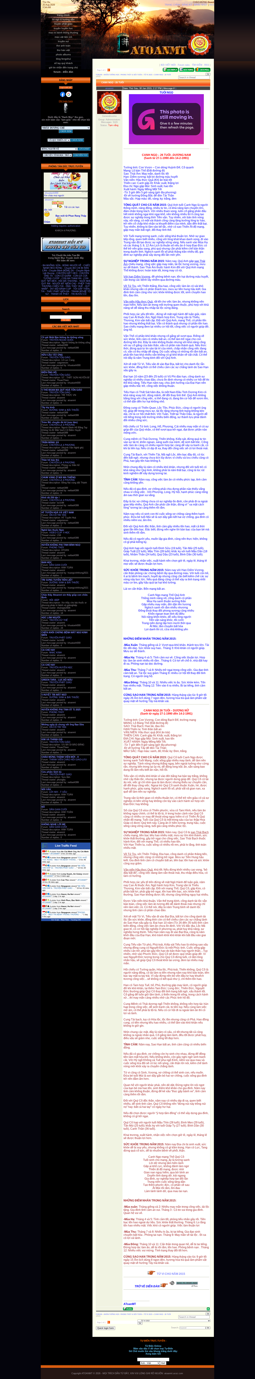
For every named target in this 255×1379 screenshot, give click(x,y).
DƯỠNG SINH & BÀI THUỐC (64, 410)
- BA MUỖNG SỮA (51, 265)
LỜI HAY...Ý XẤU (58, 792)
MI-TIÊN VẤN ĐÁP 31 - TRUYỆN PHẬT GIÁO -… (63, 867)
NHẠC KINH (55, 652)
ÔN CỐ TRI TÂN (57, 515)
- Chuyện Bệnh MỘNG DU (61, 270)
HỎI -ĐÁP (54, 600)
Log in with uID (65, 87)
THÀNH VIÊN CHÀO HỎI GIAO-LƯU (68, 759)
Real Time (65, 920)
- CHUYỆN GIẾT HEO (66, 273)
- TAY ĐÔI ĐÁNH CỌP (60, 288)
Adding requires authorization (65, 226)
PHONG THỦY (56, 547)
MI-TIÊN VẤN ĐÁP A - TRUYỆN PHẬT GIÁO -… (63, 887)
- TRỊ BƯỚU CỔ (78, 294)
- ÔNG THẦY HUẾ (74, 286)
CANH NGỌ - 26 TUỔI (162, 75)
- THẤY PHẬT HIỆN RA (57, 291)
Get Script (55, 920)
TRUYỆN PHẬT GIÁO (60, 637)
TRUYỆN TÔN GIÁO (59, 357)
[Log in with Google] (68, 94)
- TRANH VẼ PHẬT (59, 294)
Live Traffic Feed (66, 845)
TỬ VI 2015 (148, 75)
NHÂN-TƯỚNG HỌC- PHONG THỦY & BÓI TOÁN (123, 75)
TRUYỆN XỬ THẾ (58, 620)
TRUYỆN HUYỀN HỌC (61, 667)
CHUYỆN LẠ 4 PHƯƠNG (62, 425)
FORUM (99, 75)
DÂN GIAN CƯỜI (58, 565)
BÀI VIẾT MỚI (168, 65)
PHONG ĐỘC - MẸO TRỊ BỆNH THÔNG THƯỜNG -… (63, 913)
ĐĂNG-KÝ (187, 4)
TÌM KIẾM (197, 65)
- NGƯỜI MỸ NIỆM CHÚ (64, 283)
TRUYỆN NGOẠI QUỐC (61, 340)
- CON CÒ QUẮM (62, 275)
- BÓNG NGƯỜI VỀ (71, 265)
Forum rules (184, 65)
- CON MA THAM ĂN (71, 278)
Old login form (66, 101)
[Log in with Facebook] (62, 94)
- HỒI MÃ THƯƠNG (67, 281)
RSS (211, 4)
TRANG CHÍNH (172, 4)
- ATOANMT (54, 854)
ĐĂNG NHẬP (200, 4)
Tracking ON (75, 920)
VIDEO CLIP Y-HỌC (59, 532)
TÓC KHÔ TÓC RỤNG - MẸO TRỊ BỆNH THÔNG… (64, 859)
